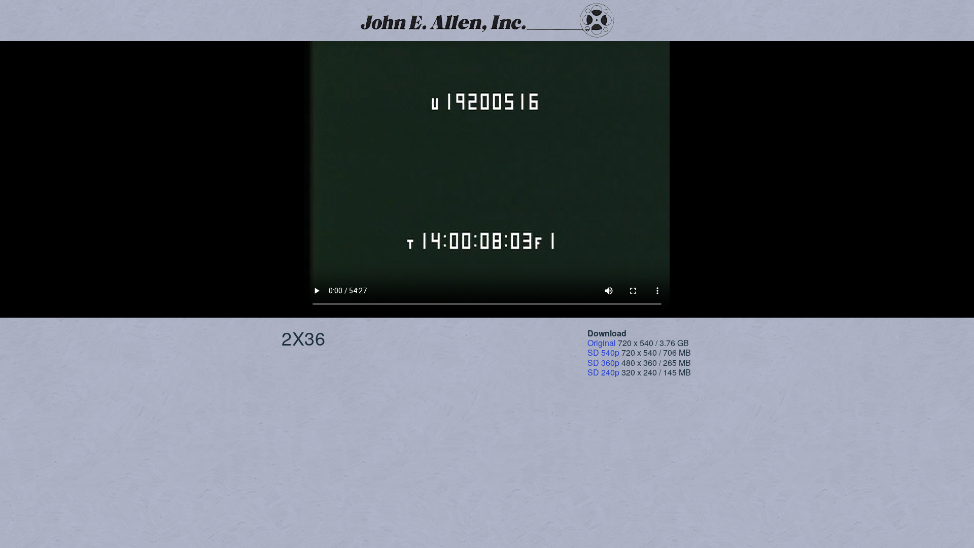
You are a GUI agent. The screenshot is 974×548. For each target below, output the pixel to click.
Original (601, 343)
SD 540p (603, 352)
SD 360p (603, 362)
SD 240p (603, 372)
